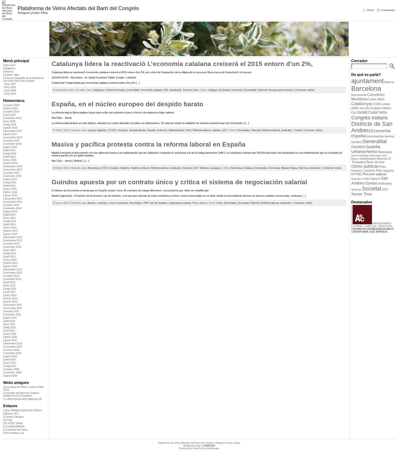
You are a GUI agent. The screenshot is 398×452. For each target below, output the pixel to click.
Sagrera (375, 178)
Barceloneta (358, 95)
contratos (122, 130)
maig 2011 (10, 327)
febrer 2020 (11, 108)
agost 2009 (11, 375)
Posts (370, 10)
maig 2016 (10, 153)
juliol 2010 (10, 359)
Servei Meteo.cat (14, 433)
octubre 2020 (12, 105)
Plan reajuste (385, 170)
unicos (202, 203)
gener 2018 (11, 127)
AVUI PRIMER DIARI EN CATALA (23, 410)
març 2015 (11, 188)
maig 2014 (10, 221)
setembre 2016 (13, 143)
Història (9, 71)
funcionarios (375, 136)
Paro (188, 130)
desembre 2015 (13, 166)
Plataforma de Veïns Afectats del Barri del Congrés (78, 8)
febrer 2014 (11, 230)
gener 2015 (11, 195)
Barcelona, (237, 168)
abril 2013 (10, 256)
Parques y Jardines (363, 170)
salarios (216, 130)
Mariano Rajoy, (289, 168)
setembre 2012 (13, 279)
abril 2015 (10, 185)
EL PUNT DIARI (14, 423)
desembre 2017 (13, 131)
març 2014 (11, 227)
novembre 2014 (13, 201)
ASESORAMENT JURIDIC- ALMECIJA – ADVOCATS (372, 224)
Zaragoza (215, 168)
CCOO (112, 130)
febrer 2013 (11, 263)
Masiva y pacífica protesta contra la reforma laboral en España (149, 144)
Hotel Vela (374, 155)
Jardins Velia (12, 74)
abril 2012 (10, 292)
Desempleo (135, 203)
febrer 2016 (11, 163)
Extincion (162, 130)
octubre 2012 (12, 275)
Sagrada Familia (360, 178)
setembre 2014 (13, 208)
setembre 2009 (13, 372)
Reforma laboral (202, 130)
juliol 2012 (10, 282)
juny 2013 (10, 250)
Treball (297, 130)
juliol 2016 (10, 150)
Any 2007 (10, 84)
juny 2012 (10, 285)
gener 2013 (11, 266)
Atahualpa (213, 448)
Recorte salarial (374, 174)
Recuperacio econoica (280, 90)
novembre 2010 (13, 346)
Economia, (225, 90)
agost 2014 (11, 211)
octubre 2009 (12, 369)
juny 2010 (10, 362)
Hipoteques (385, 152)
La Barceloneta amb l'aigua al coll (23, 398)
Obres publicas (365, 166)
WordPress (199, 448)
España (151, 130)
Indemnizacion (177, 130)
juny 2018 (10, 121)
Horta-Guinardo (360, 155)
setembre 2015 (13, 176)
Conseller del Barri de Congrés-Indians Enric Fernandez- (22, 394)
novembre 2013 (13, 240)
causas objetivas (97, 130)
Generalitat (133, 90)
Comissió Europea (115, 90)
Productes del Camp (16, 429)
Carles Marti (376, 99)
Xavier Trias (361, 194)
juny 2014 (10, 217)
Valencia (204, 168)
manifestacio (368, 158)
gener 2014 (11, 234)
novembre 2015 (13, 169)
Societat (187, 168)
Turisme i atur (190, 90)
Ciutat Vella (377, 112)
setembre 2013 (13, 246)
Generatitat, (251, 90)
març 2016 (11, 159)
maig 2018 (10, 124)
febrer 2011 (11, 337)
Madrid (135, 168)
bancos (389, 82)
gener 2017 (11, 134)
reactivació (175, 90)
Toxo (195, 203)
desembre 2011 (13, 304)
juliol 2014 (10, 214)
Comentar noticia (304, 90)
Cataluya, (213, 90)
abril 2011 (10, 330)
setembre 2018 (13, 118)
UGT (225, 130)
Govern (358, 146)
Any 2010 (10, 93)
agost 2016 (11, 147)
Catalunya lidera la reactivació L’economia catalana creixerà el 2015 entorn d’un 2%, (182, 63)
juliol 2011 (10, 321)
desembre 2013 (13, 237)
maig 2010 (10, 366)
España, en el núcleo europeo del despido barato (127, 104)
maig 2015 (10, 182)
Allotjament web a (199, 445)
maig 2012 (10, 288)
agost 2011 (11, 317)
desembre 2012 (13, 269)
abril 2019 (10, 114)
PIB (166, 90)
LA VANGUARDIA (14, 426)
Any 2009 (10, 90)
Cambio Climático (14, 416)
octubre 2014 (12, 205)
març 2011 (10, 333)
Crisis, (220, 203)
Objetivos (10, 68)
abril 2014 (10, 224)
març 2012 (11, 295)
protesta (144, 168)
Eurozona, (237, 90)
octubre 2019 (12, 111)
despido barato (137, 130)
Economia (381, 130)
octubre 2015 (12, 172)
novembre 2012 (13, 272)
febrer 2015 (11, 192)
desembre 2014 (13, 198)
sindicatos (175, 168)
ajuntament (367, 80)
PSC (359, 174)
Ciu (353, 112)
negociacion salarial (180, 203)
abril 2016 (10, 156)
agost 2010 (11, 356)
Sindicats (356, 189)
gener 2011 (11, 340)
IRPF (146, 203)
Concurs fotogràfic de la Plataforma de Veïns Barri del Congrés (24, 79)
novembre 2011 (13, 308)
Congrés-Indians (369, 118)
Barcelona (93, 168)
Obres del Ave (375, 162)
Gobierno (125, 168)
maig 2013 (10, 253)
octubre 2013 (12, 243)
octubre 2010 (12, 349)
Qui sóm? (10, 65)
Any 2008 (10, 87)
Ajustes (91, 203)
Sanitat (371, 183)
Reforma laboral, (271, 130)
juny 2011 (10, 324)
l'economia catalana (151, 90)
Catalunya (98, 90)
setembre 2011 (13, 314)
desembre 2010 (13, 343)
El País (8, 420)
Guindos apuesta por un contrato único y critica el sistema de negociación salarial (179, 182)
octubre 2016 (12, 140)
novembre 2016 (13, 137)
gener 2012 (11, 301)
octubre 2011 (12, 311)
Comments (388, 10)
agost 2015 (11, 179)
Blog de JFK (11, 413)
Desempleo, (244, 130)
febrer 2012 (11, 298)
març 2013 (11, 259)
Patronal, (263, 90)
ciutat (362, 112)
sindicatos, (287, 130)
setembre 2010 (13, 353)
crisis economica (118, 203)
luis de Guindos (158, 203)
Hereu (371, 151)
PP (353, 174)
